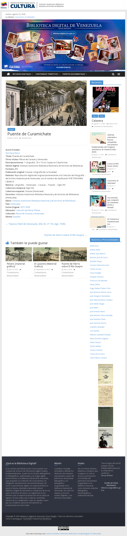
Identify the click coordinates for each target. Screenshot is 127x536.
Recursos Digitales (22, 74)
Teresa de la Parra (97, 354)
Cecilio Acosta (95, 269)
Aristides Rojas (96, 261)
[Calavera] (106, 88)
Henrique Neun (13, 153)
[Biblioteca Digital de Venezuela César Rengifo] (63, 21)
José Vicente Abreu (97, 311)
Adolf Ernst (94, 246)
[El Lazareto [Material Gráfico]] (46, 248)
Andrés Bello (95, 250)
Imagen (11, 129)
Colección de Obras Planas (28, 210)
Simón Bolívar (95, 346)
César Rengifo (95, 273)
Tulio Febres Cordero (98, 358)
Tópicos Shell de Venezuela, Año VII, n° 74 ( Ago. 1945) (35, 223)
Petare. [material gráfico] (16, 265)
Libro (95, 116)
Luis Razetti (94, 331)
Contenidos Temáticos (47, 74)
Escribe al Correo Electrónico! (111, 484)
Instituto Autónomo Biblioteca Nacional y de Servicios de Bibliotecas (44, 200)
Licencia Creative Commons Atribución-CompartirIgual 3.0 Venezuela (73, 533)
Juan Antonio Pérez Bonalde (101, 315)
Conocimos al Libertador (25, 17)
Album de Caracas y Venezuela (30, 213)
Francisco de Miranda (98, 280)
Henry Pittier (95, 284)
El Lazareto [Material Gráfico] (45, 265)
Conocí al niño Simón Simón (113, 164)
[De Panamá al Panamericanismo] (98, 218)
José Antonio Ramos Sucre (100, 292)
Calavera (97, 120)
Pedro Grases (95, 342)
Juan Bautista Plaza (97, 319)
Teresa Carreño (96, 350)
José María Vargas (97, 304)
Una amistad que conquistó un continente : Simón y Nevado (113, 202)
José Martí (94, 307)
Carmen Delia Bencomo (99, 265)
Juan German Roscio (98, 323)
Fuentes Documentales (74, 74)
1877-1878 (25, 207)
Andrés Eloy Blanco (97, 253)
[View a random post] (118, 74)
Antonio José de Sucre (99, 257)
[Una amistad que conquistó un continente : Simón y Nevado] (98, 196)
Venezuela (15, 204)
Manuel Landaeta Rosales (100, 334)
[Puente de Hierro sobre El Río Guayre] (73, 248)
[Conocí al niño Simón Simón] (98, 162)
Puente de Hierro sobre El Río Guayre (65, 234)
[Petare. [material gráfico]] (19, 248)
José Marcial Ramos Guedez (101, 300)
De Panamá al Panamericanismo (113, 221)
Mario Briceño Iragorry (99, 338)
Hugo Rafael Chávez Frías (100, 288)
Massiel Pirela (26, 138)
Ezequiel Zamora (96, 277)
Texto (102, 116)
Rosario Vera (112, 124)
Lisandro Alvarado (97, 327)
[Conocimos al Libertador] (98, 179)
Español (16, 216)
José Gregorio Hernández (100, 296)
